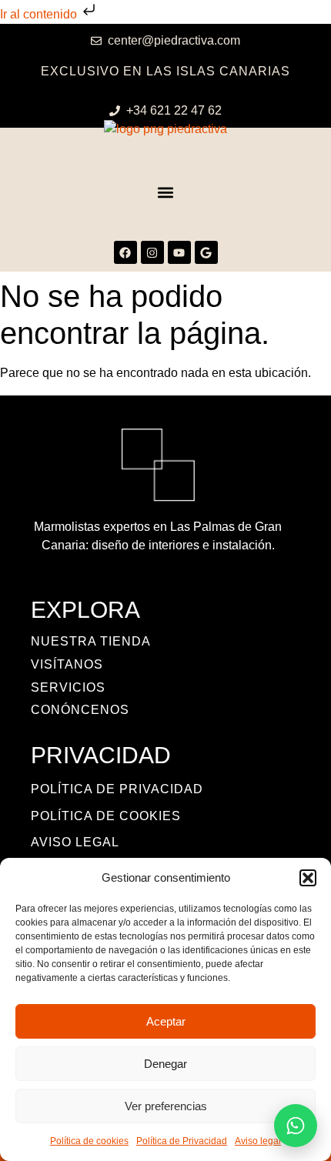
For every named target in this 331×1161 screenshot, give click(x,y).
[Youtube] (179, 252)
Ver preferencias (166, 1106)
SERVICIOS (68, 687)
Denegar (165, 1063)
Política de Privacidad (181, 1141)
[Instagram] (152, 252)
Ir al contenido (40, 14)
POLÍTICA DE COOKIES (106, 815)
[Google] (206, 252)
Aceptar (166, 1021)
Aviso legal (258, 1141)
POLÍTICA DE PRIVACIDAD (117, 789)
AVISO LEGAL (75, 842)
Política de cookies (89, 1141)
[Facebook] (125, 252)
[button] (308, 878)
